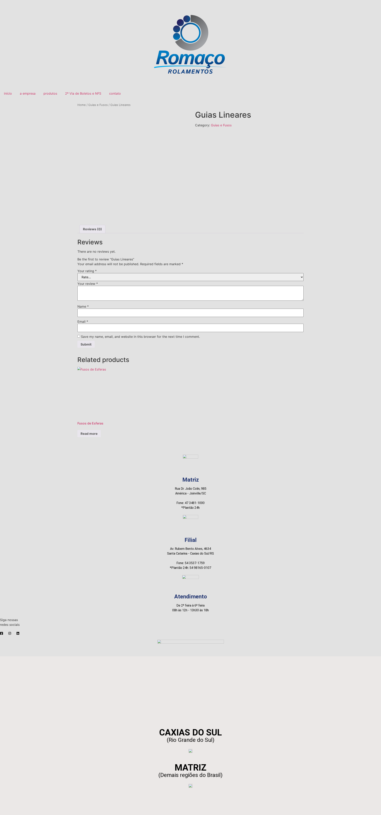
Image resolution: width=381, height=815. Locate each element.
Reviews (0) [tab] (92, 229)
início (8, 93)
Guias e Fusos (98, 105)
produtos (50, 93)
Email (82, 321)
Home (81, 105)
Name (83, 306)
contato (115, 93)
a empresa (28, 93)
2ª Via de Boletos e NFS (83, 93)
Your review (87, 283)
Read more (89, 434)
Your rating (87, 271)
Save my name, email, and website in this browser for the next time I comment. (140, 336)
